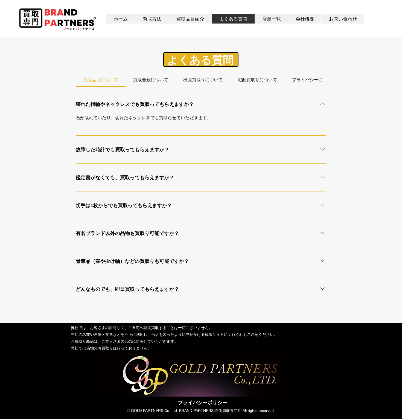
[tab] (101, 80)
